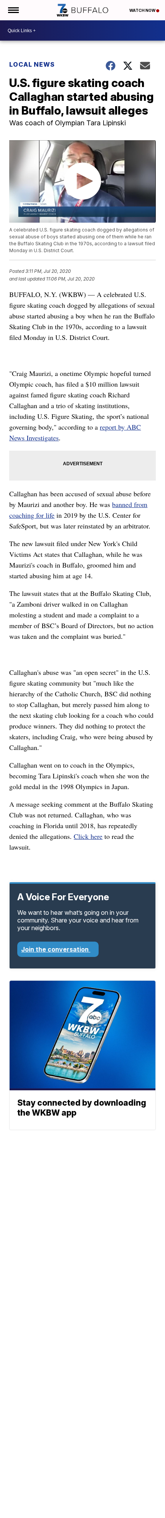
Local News (32, 64)
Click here (88, 836)
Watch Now (142, 10)
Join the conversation (55, 949)
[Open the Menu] (13, 10)
